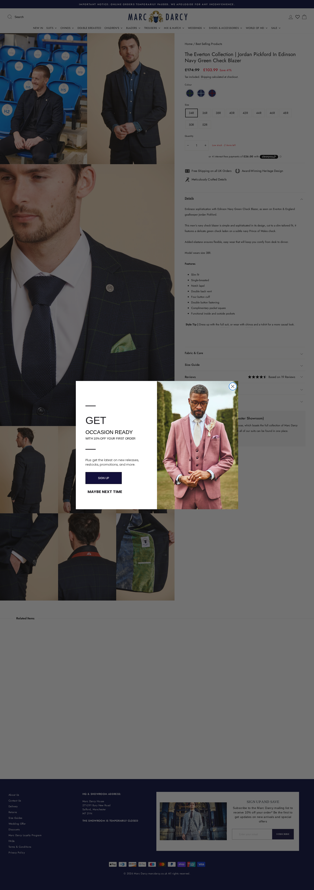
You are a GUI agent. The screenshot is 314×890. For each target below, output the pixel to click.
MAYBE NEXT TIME (105, 491)
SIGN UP (103, 478)
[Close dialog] (232, 386)
